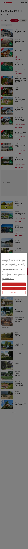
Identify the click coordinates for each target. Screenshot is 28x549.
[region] (14, 274)
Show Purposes (14, 292)
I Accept (14, 288)
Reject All (14, 284)
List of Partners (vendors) (8, 280)
